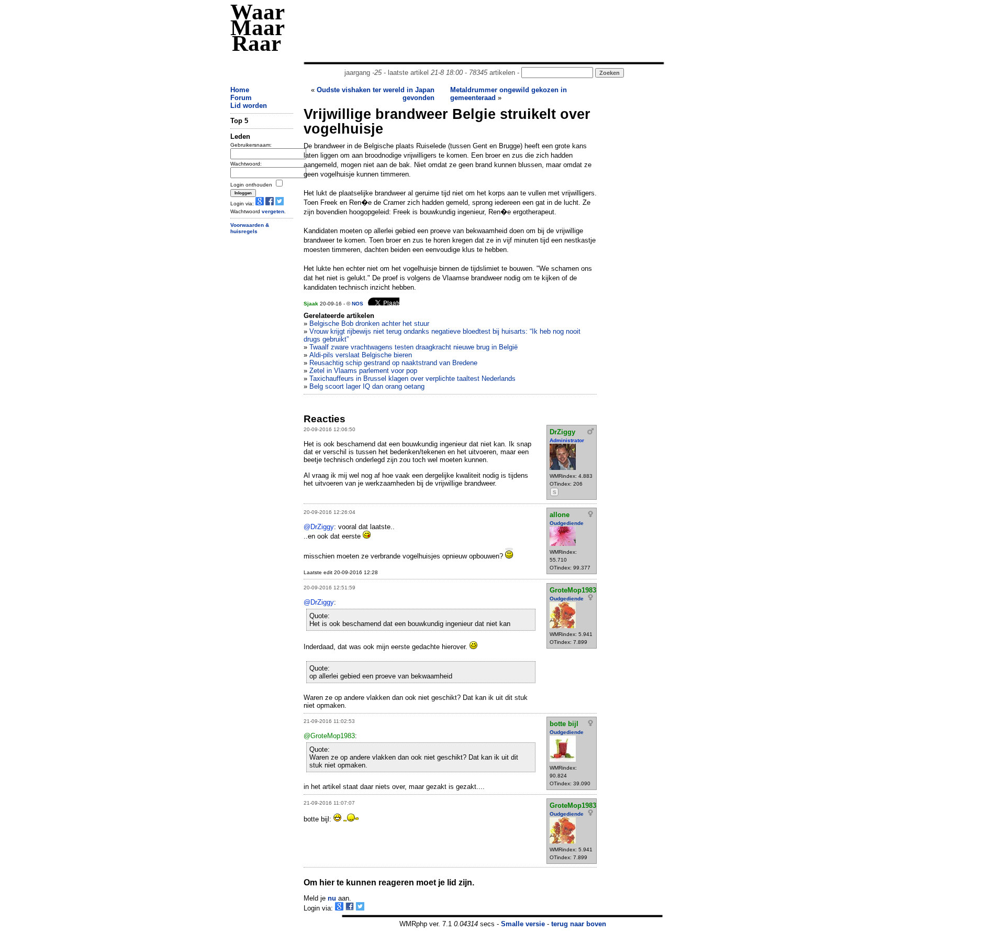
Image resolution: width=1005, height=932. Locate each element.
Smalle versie (523, 924)
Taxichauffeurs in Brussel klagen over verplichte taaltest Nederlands (412, 378)
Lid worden (248, 105)
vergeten (273, 211)
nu (332, 898)
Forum (241, 98)
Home (239, 90)
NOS (357, 303)
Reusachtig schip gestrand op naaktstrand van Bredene (393, 363)
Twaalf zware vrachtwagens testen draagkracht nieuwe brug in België (413, 347)
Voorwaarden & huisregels (249, 228)
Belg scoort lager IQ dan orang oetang (367, 386)
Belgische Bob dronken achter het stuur (369, 323)
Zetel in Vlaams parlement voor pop (363, 371)
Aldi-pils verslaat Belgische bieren (360, 355)
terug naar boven (578, 924)
